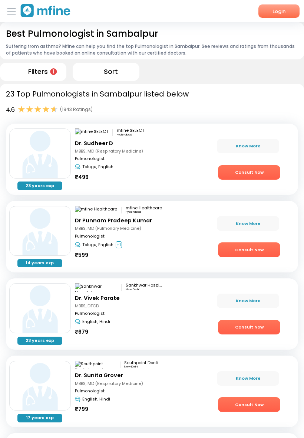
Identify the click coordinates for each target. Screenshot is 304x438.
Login (278, 11)
